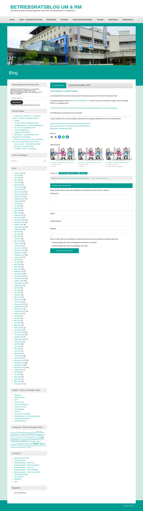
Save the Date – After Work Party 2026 (27, 144)
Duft (11, 436)
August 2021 (18, 313)
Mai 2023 (17, 264)
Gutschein (13, 438)
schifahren (83, 173)
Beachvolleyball (28, 434)
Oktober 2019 (18, 365)
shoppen (38, 441)
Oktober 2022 (18, 281)
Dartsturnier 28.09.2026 (22, 132)
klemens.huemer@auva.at (80, 101)
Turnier (44, 446)
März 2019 (17, 381)
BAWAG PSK (18, 434)
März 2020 (17, 353)
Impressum (113, 20)
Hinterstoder (63, 173)
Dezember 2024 (19, 220)
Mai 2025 (17, 208)
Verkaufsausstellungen (22, 418)
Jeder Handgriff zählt (21, 130)
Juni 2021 (17, 318)
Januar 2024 (18, 246)
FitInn (22, 435)
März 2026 (17, 185)
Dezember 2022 (19, 276)
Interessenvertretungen (82, 20)
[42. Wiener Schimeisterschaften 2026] (91, 154)
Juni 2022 (17, 290)
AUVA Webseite (19, 460)
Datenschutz (128, 20)
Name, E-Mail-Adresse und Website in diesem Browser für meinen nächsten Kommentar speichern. (84, 239)
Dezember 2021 (19, 304)
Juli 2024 (17, 231)
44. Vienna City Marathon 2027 (25, 127)
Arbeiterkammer (19, 397)
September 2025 (20, 199)
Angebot (28, 432)
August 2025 (18, 201)
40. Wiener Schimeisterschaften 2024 (61, 162)
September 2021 (20, 311)
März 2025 (17, 213)
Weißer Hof (25, 447)
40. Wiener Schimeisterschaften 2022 (117, 162)
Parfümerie (14, 441)
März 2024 (17, 241)
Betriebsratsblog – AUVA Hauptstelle (26, 465)
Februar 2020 (18, 356)
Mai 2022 (17, 292)
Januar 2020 (18, 358)
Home (12, 20)
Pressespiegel (19, 409)
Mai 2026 (17, 180)
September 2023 (20, 255)
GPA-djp (41, 436)
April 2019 (17, 379)
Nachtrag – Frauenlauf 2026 (23, 146)
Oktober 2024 (18, 224)
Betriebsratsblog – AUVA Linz (24, 467)
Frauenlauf (27, 436)
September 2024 (20, 227)
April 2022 (17, 295)
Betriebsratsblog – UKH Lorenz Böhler (27, 472)
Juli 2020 (17, 344)
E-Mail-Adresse (56, 221)
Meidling (24, 439)
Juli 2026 (17, 175)
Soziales (64, 20)
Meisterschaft (73, 173)
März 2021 (17, 325)
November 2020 (19, 334)
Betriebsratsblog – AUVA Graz (24, 463)
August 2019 (18, 370)
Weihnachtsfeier (17, 447)
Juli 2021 (17, 316)
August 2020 (18, 342)
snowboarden (14, 444)
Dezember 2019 (19, 360)
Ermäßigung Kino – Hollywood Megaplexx (28, 125)
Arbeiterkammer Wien (21, 458)
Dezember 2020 (19, 332)
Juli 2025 (17, 203)
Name (52, 213)
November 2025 (19, 194)
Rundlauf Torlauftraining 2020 (61, 128)
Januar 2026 (18, 189)
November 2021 (19, 306)
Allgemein (17, 395)
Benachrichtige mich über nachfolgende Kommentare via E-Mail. (75, 242)
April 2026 (17, 182)
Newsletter (35, 439)
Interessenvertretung (21, 404)
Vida (11, 447)
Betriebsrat (51, 20)
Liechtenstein (14, 439)
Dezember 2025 (19, 192)
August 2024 (18, 229)
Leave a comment (101, 178)
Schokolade (32, 441)
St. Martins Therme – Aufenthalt (25, 149)
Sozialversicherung (25, 444)
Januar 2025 (18, 217)
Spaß (35, 443)
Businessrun (43, 434)
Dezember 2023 (19, 248)
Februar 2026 (18, 187)
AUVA (16, 400)
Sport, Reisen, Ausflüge (70, 178)
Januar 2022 (18, 302)
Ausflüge (32, 432)
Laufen (41, 437)
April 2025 (17, 210)
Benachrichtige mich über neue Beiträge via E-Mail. (70, 246)
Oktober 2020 (18, 337)
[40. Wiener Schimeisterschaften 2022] (119, 154)
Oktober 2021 (18, 309)
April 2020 (17, 351)
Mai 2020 (17, 349)
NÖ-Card (41, 439)
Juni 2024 (17, 234)
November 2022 (19, 278)
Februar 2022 (18, 299)
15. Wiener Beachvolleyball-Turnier (26, 123)
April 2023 (17, 267)
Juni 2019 (17, 374)
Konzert (35, 438)
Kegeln (30, 438)
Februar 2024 (18, 243)
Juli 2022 (17, 288)
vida (15, 481)
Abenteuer (13, 432)
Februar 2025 (18, 215)
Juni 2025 (17, 206)
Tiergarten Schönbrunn (24, 445)
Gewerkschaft (19, 402)
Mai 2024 (17, 236)
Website (53, 228)
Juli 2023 (17, 260)
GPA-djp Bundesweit (21, 474)
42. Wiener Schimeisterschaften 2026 (89, 162)
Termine (100, 20)
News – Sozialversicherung (30, 20)
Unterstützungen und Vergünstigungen (27, 416)
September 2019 (20, 367)
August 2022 (18, 285)
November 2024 (19, 222)
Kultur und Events (20, 407)
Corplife (17, 120)
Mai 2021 (17, 320)
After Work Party (21, 432)
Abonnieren (17, 102)
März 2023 (17, 269)
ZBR (29, 447)
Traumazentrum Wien (36, 445)
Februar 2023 (18, 271)
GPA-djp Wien (19, 477)
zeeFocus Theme (128, 505)
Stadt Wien (18, 479)
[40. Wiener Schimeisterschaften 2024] (63, 154)
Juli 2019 (17, 372)
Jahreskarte (19, 438)
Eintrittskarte (17, 435)
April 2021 (17, 323)
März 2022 (17, 297)
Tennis (12, 446)
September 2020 (20, 339)
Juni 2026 (17, 178)
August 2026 (18, 173)
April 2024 (17, 239)
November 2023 (19, 250)
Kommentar (54, 193)
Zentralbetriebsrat (83, 178)
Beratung (36, 434)
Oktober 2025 (18, 196)
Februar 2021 (18, 327)
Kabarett (25, 438)
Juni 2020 (17, 346)
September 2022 (20, 283)
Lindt (20, 439)
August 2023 (18, 257)
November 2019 (19, 363)
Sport (42, 443)
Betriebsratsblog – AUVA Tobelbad (26, 470)
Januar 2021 (18, 330)
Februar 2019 (18, 384)
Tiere (15, 445)
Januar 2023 (18, 274)
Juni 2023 (17, 262)
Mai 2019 (17, 377)
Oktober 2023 (18, 253)
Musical (29, 439)
